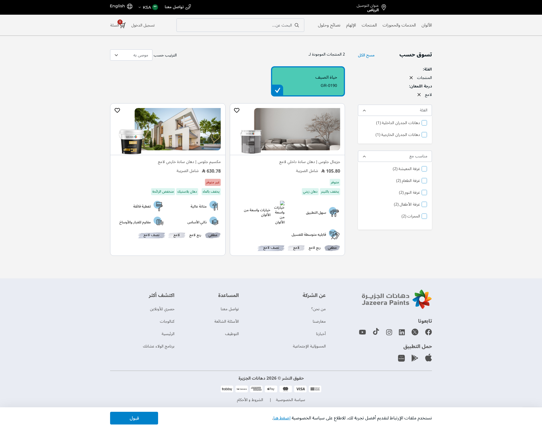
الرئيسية (167, 334)
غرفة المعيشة (406, 169)
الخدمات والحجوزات (399, 25)
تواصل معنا (174, 7)
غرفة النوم (409, 193)
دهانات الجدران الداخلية (398, 123)
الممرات (410, 217)
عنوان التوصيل (368, 7)
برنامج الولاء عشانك (158, 346)
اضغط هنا (281, 418)
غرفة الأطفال (407, 205)
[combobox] (240, 25)
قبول (134, 418)
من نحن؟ (318, 309)
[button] (148, 7)
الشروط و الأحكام (250, 400)
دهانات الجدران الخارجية (397, 135)
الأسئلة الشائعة (226, 321)
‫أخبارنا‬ (321, 334)
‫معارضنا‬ (319, 321)
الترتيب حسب (165, 55)
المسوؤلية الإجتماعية (309, 346)
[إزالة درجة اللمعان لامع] (419, 95)
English (117, 5)
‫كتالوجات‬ (167, 321)
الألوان (426, 25)
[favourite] (236, 110)
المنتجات (369, 25)
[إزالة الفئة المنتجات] (411, 78)
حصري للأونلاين (162, 309)
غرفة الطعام (408, 181)
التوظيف (232, 334)
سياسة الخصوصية (290, 400)
